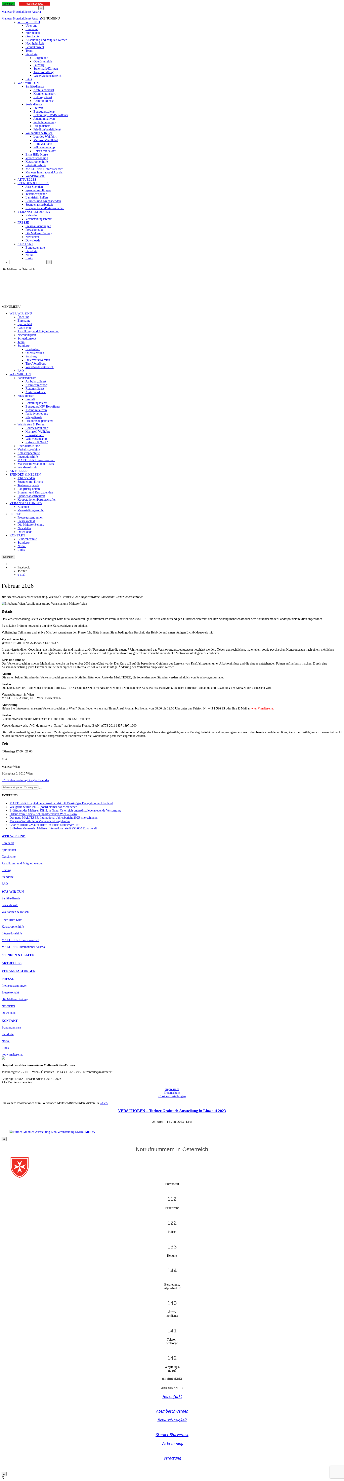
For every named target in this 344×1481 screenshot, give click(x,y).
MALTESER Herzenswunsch (44, 168)
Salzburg (39, 65)
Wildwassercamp (44, 147)
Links (29, 258)
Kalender (31, 215)
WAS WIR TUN (28, 83)
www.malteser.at (12, 1054)
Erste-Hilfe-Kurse (36, 154)
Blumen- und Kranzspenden (43, 201)
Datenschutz (172, 1092)
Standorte (31, 54)
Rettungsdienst (42, 97)
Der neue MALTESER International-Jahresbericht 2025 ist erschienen (54, 817)
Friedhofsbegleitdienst (47, 129)
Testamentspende (36, 194)
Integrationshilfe (35, 165)
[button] (50, 18)
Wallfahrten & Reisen (39, 133)
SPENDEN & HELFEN (33, 183)
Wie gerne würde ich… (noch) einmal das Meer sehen (43, 807)
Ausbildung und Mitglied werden (46, 40)
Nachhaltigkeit (34, 43)
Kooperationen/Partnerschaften (44, 208)
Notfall (29, 254)
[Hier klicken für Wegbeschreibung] (40, 788)
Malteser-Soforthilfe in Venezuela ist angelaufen (40, 821)
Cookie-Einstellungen (172, 1096)
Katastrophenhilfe (36, 161)
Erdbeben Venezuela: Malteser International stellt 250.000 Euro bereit (53, 828)
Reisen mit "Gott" (44, 151)
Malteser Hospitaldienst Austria (21, 11)
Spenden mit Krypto (38, 190)
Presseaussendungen (38, 226)
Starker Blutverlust (172, 1434)
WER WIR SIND (29, 22)
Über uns (31, 25)
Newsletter (32, 236)
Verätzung (172, 1458)
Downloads (32, 240)
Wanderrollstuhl (35, 176)
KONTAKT (25, 244)
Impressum (172, 1089)
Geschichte (32, 36)
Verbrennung (172, 1443)
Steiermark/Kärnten (45, 68)
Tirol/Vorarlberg (43, 72)
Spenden (8, 3)
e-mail (21, 574)
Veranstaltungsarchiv (38, 219)
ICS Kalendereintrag (14, 780)
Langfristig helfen (36, 197)
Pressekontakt (34, 229)
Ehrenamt (31, 29)
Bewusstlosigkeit (172, 1420)
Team (28, 50)
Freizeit (38, 108)
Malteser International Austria (44, 172)
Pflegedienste (41, 125)
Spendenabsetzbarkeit (39, 204)
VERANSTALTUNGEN (34, 211)
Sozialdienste (33, 104)
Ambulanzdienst (43, 90)
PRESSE (23, 222)
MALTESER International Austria (23, 947)
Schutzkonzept (34, 47)
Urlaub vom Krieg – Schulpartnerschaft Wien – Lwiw (43, 814)
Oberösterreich (42, 61)
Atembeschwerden (172, 1411)
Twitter (22, 571)
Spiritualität (32, 32)
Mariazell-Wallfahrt (45, 140)
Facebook (24, 567)
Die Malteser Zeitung (38, 233)
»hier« (104, 1103)
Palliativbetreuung (44, 122)
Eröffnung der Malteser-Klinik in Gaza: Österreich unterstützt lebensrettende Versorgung (65, 810)
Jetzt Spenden (34, 186)
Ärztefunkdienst (43, 100)
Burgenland (40, 57)
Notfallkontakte (34, 3)
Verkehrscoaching (36, 158)
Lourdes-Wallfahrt (44, 136)
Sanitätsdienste (34, 86)
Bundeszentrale (35, 247)
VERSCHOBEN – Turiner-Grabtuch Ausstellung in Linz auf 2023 (172, 1111)
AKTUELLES (27, 179)
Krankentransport (44, 93)
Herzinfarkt (172, 1396)
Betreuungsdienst (44, 111)
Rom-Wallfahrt (42, 143)
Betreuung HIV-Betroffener (50, 115)
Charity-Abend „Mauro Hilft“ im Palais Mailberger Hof (44, 824)
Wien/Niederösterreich (47, 75)
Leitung (6, 870)
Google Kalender (38, 780)
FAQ (28, 79)
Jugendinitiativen (44, 118)
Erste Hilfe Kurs (12, 919)
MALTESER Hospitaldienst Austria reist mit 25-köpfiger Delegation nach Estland (61, 803)
